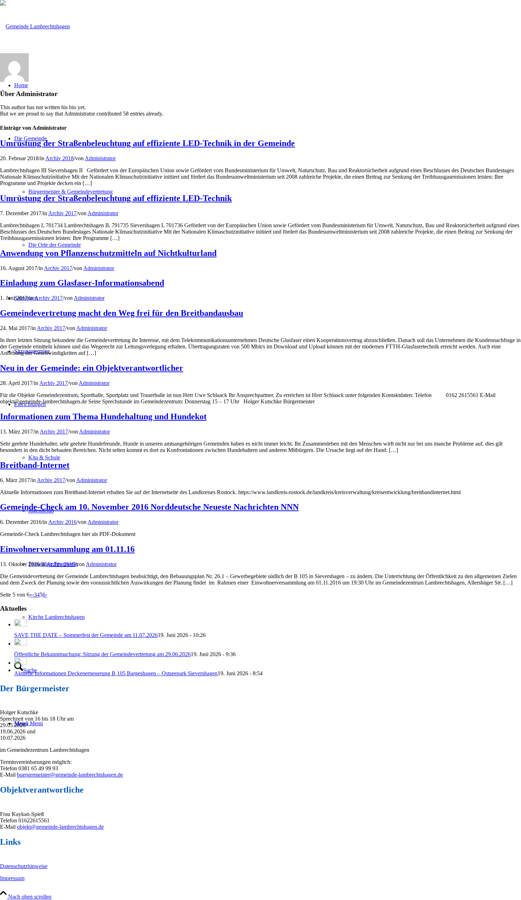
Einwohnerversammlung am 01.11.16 (67, 549)
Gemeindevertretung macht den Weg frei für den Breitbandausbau (121, 313)
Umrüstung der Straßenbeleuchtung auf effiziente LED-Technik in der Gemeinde (147, 143)
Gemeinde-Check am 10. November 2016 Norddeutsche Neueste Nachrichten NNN (149, 507)
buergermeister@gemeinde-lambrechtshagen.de (70, 775)
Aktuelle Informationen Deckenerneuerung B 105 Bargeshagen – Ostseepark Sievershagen (116, 673)
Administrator (100, 158)
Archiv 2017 (62, 213)
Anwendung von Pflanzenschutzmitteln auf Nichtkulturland (108, 253)
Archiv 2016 (62, 522)
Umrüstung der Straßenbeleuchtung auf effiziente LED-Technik (116, 198)
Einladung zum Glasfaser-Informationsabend (82, 282)
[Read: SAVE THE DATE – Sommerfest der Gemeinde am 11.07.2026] (20, 624)
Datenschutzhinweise (23, 866)
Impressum (12, 878)
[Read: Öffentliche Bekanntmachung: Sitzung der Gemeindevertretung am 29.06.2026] (20, 644)
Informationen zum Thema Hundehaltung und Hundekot (103, 416)
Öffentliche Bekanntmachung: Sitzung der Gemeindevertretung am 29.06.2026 (102, 654)
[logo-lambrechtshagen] (35, 26)
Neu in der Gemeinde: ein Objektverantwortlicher (91, 368)
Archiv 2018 (59, 158)
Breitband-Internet (34, 465)
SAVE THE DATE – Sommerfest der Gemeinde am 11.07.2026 (86, 635)
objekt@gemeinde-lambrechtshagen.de (60, 827)
